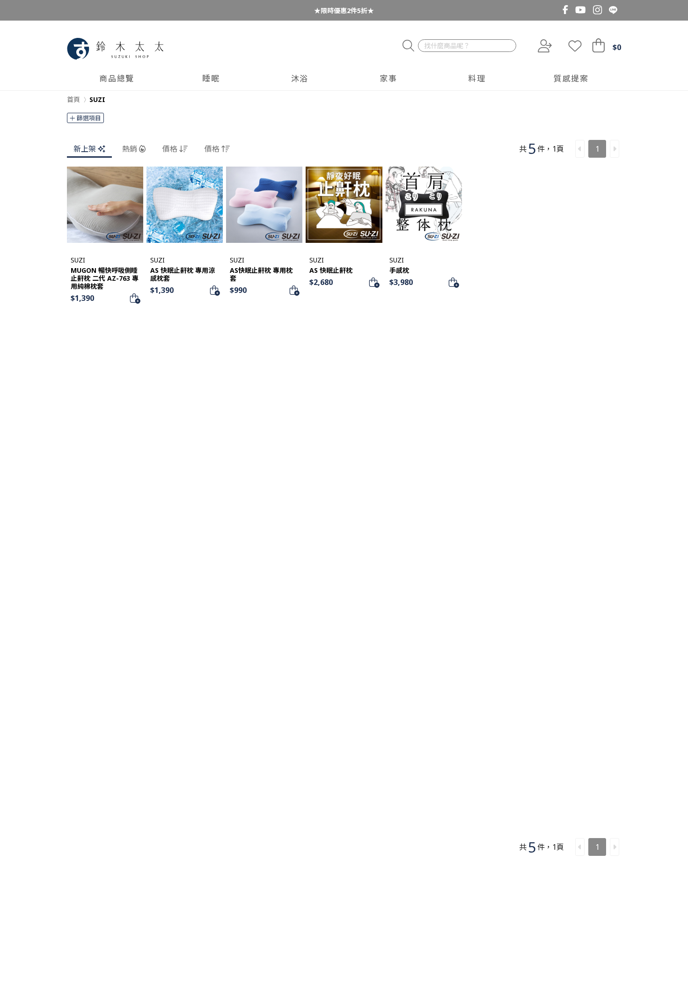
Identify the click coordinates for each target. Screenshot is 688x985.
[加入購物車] (134, 298)
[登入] (543, 45)
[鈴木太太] (115, 49)
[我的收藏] (575, 45)
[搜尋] (408, 46)
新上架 (84, 149)
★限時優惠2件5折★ (344, 10)
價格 (169, 149)
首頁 (73, 99)
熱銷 (129, 149)
